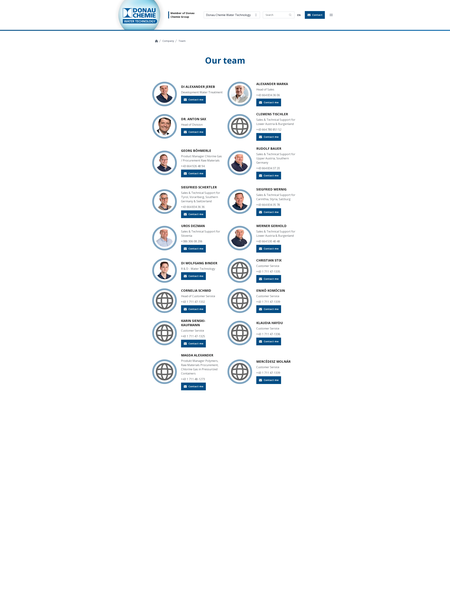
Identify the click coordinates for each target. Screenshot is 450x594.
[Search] (290, 15)
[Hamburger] (331, 15)
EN (299, 15)
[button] (315, 15)
